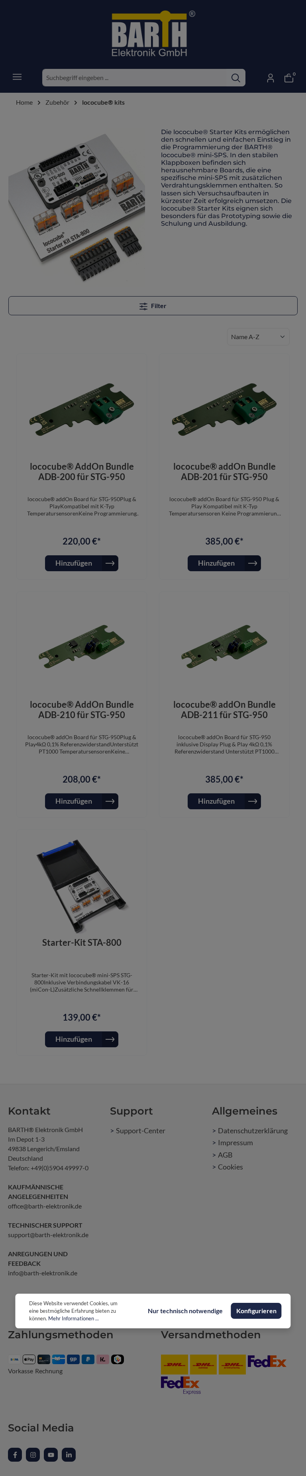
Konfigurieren (256, 1310)
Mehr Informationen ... (73, 1318)
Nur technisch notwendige (185, 1310)
